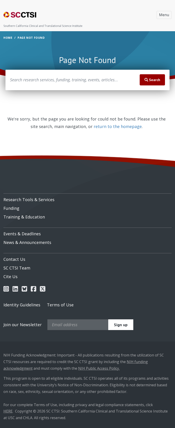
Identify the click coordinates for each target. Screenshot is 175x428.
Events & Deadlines (22, 233)
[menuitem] (87, 198)
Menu (164, 14)
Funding (11, 208)
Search (154, 79)
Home (7, 38)
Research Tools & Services (28, 199)
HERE (8, 411)
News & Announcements (27, 242)
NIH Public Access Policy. (99, 368)
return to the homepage (118, 126)
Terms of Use (60, 305)
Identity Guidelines (21, 305)
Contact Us (14, 259)
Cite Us (10, 276)
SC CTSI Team (16, 268)
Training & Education (24, 217)
